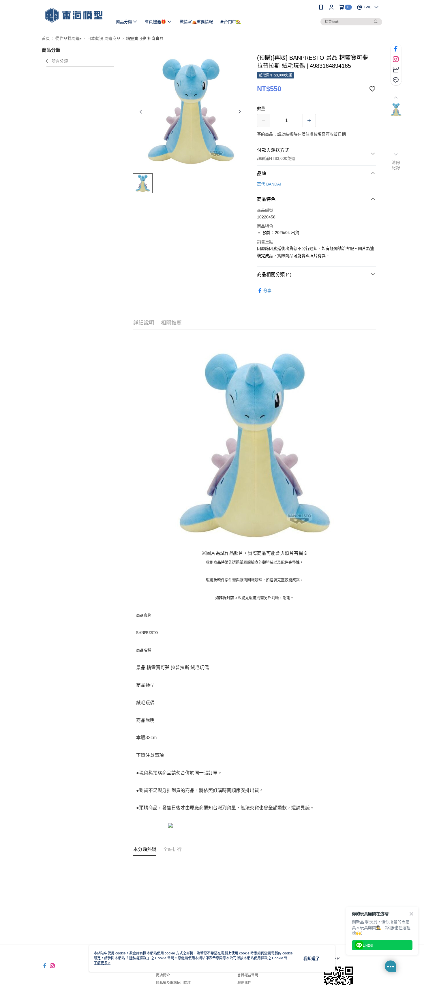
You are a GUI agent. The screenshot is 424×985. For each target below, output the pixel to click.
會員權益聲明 (247, 975)
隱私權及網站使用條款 (173, 983)
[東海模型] (74, 15)
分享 (267, 290)
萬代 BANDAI (269, 184)
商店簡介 (163, 975)
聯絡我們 (244, 983)
